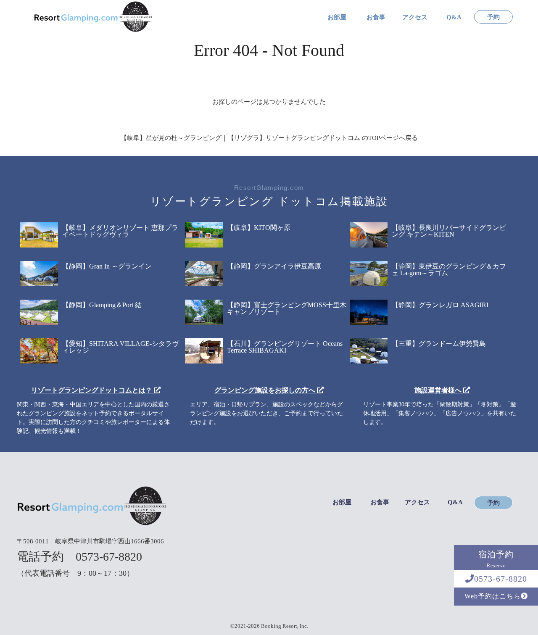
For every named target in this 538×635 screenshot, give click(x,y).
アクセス (414, 17)
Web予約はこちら (492, 596)
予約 (493, 17)
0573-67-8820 (500, 578)
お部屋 (336, 17)
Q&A (454, 17)
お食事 (376, 17)
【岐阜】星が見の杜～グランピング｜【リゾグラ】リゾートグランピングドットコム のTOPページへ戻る (269, 137)
